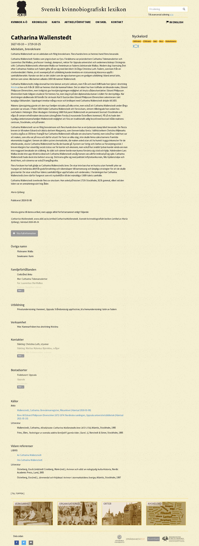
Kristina (14, 87)
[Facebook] (16, 543)
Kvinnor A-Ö (19, 22)
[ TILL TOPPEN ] (17, 493)
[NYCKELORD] (166, 526)
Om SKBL (100, 22)
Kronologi (39, 22)
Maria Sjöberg (17, 192)
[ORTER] (121, 526)
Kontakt (117, 22)
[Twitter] (24, 543)
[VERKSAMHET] (33, 526)
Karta (56, 22)
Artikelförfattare (78, 22)
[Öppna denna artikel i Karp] (135, 45)
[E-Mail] (31, 543)
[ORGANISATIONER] (77, 525)
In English (176, 22)
